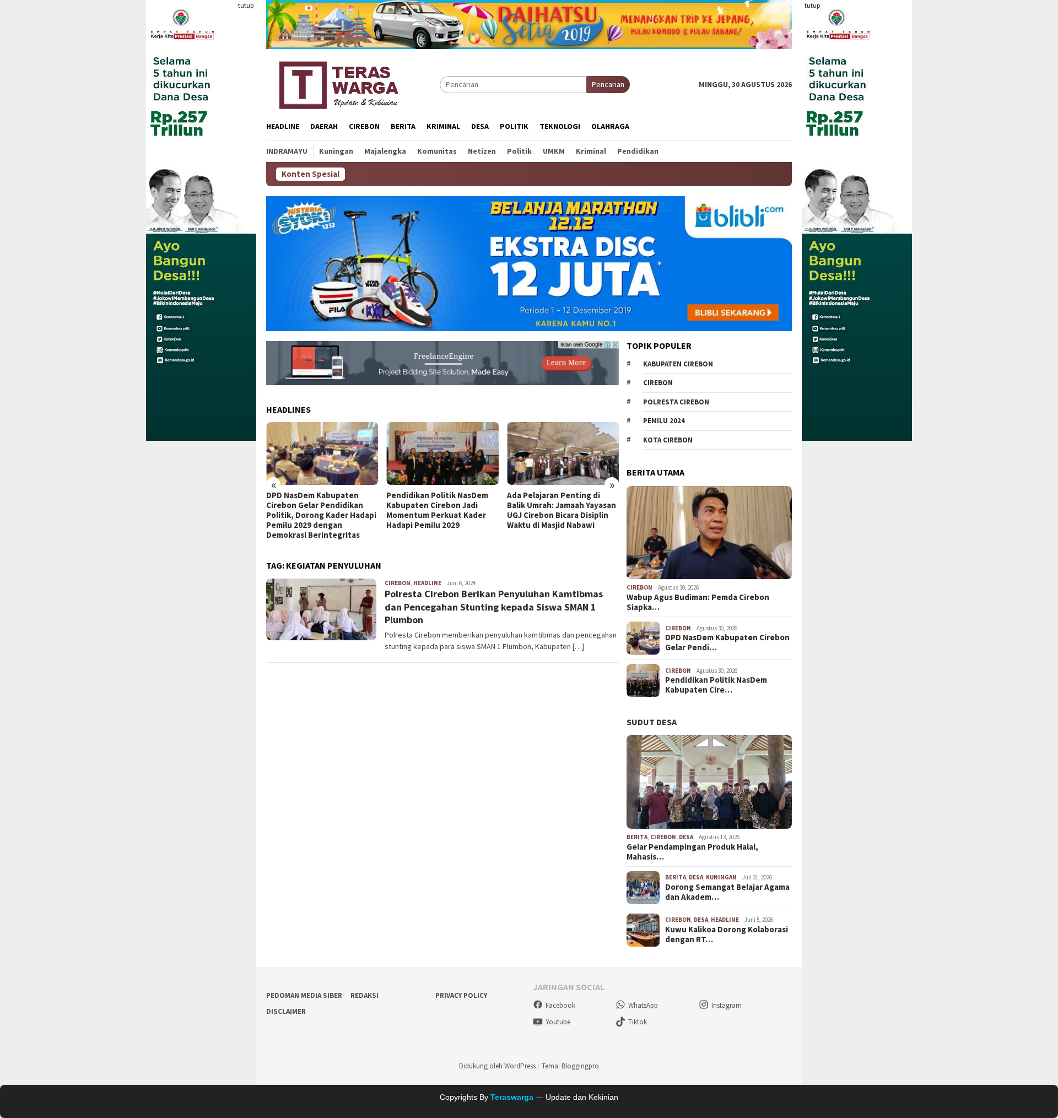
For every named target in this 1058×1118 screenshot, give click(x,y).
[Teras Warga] (338, 83)
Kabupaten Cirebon (678, 364)
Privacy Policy (461, 995)
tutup (245, 5)
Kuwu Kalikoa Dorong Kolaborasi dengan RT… (726, 934)
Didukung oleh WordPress (497, 1066)
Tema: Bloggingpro (570, 1066)
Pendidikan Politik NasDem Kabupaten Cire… (716, 685)
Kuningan (721, 877)
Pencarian (608, 84)
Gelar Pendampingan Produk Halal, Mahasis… (692, 852)
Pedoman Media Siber (304, 995)
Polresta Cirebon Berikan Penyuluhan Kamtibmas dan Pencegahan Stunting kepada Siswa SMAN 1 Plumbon (494, 606)
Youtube (558, 1022)
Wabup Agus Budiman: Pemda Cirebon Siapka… (698, 602)
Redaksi (364, 995)
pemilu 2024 (664, 420)
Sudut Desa (652, 721)
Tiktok (637, 1022)
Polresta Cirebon (676, 402)
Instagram (726, 1005)
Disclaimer (286, 1011)
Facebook (560, 1005)
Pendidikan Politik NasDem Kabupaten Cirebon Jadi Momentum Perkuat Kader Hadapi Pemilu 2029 (437, 510)
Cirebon (398, 583)
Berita (637, 837)
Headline (427, 583)
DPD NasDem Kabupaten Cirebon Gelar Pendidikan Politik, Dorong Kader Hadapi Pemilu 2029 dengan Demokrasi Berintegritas (321, 515)
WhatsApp (643, 1005)
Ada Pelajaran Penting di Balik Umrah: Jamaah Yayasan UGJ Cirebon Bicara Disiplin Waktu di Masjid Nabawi (561, 510)
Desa (686, 837)
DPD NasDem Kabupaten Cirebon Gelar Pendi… (727, 642)
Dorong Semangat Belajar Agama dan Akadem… (727, 892)
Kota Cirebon (668, 440)
